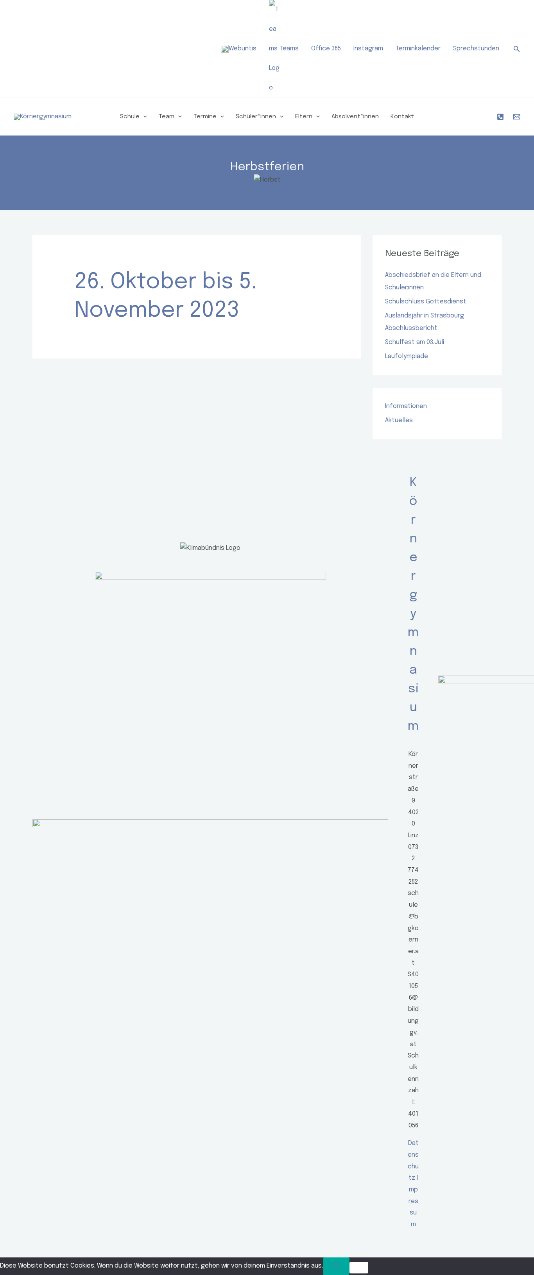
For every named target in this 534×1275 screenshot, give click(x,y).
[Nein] (358, 1267)
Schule (130, 117)
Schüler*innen (256, 117)
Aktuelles (399, 420)
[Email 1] (516, 116)
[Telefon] (500, 116)
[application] (143, 117)
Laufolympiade (406, 356)
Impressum (413, 1201)
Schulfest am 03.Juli (414, 342)
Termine (205, 117)
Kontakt (402, 117)
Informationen (406, 406)
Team (166, 117)
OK (336, 1266)
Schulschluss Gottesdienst (425, 301)
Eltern (303, 117)
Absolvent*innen (355, 117)
